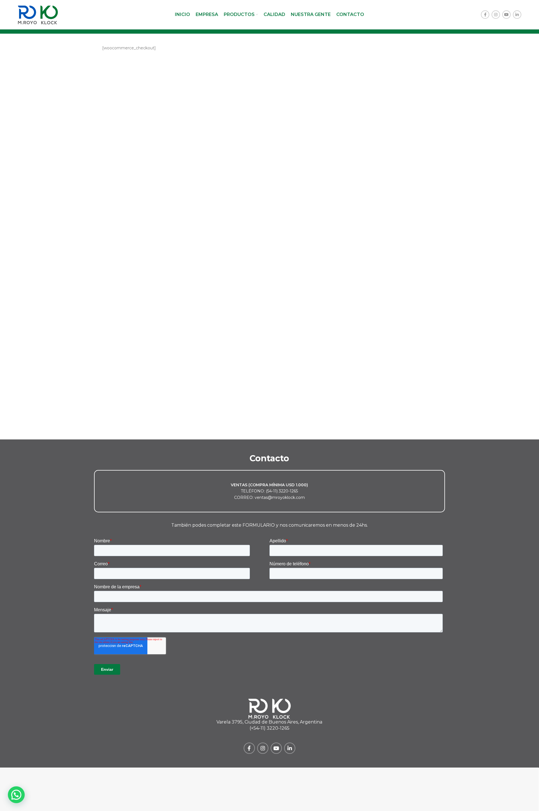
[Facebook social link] (485, 14)
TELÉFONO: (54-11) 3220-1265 (269, 491)
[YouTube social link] (506, 14)
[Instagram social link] (496, 14)
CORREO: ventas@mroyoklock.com (269, 497)
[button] (16, 794)
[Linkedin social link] (517, 14)
